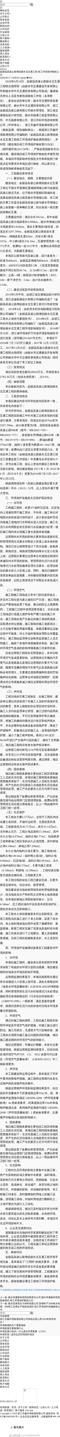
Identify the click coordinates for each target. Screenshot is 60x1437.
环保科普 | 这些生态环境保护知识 (17, 1334)
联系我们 (4, 56)
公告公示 (4, 35)
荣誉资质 (4, 19)
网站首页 (4, 10)
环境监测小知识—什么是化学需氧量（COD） (23, 1331)
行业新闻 (4, 32)
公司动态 (4, 29)
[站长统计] (56, 1416)
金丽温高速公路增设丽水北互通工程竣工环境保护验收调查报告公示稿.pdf (31, 1290)
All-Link (29, 1410)
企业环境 (4, 23)
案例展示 (4, 41)
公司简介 (4, 16)
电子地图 (4, 63)
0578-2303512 (7, 1401)
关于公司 (4, 13)
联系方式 (4, 60)
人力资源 (4, 47)
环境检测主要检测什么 (11, 1328)
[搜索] (31, 4)
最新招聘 (4, 50)
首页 (14, 1407)
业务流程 (4, 44)
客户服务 (4, 38)
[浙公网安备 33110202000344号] (30, 1422)
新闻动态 (4, 26)
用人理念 (4, 53)
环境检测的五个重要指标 (13, 1325)
